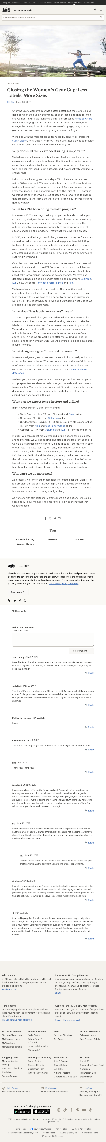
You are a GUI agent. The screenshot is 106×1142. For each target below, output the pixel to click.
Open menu (101, 9)
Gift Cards (58, 1039)
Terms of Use (20, 1129)
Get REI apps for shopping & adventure (32, 1106)
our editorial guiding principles (63, 583)
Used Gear (7, 1072)
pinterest (78, 1110)
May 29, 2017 (38, 717)
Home (9, 83)
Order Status (34, 1035)
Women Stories (25, 544)
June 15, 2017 (29, 784)
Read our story (9, 989)
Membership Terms (90, 1133)
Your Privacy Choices (42, 1129)
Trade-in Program (10, 1076)
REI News (52, 539)
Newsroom (85, 1069)
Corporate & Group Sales (66, 1076)
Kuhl (14, 282)
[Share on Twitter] (50, 518)
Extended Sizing (25, 539)
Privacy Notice (61, 1129)
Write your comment (23, 627)
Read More (16, 592)
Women (79, 539)
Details (58, 1020)
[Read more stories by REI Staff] (11, 565)
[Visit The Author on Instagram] (26, 601)
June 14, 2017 (24, 762)
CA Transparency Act (68, 1133)
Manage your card (71, 1020)
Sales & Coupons (88, 1035)
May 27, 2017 (32, 657)
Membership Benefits (12, 1047)
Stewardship (86, 1076)
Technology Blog (88, 1072)
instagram (59, 1110)
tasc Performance (53, 282)
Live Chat (88, 1088)
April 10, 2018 (28, 881)
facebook (71, 1110)
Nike (71, 282)
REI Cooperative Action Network (17, 1019)
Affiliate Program (62, 1072)
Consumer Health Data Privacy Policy (23, 1133)
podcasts (90, 1110)
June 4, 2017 (33, 740)
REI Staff (11, 102)
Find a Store (50, 1088)
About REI (85, 1061)
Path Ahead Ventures (38, 1072)
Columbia (86, 278)
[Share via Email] (59, 518)
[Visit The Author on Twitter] (16, 601)
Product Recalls (49, 1133)
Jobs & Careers (61, 1061)
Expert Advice (34, 1061)
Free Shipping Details (90, 1039)
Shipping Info (34, 1050)
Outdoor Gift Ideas (63, 1035)
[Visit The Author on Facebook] (21, 601)
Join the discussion (20, 630)
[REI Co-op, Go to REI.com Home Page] (6, 9)
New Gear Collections (12, 1068)
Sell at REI (58, 1069)
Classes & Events (36, 1065)
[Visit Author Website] (10, 601)
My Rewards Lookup (11, 1039)
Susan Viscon (19, 140)
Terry (39, 282)
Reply (91, 673)
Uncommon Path (22, 10)
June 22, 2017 (23, 823)
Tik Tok (65, 1110)
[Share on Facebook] (45, 518)
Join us (58, 993)
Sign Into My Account (12, 1035)
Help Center (12, 1088)
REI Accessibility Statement (53, 1136)
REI (21, 855)
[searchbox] (53, 17)
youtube (84, 1110)
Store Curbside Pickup (38, 1046)
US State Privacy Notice (81, 1129)
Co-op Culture (60, 1065)
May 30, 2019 (21, 913)
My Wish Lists (8, 1043)
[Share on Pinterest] (54, 518)
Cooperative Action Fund (92, 1065)
